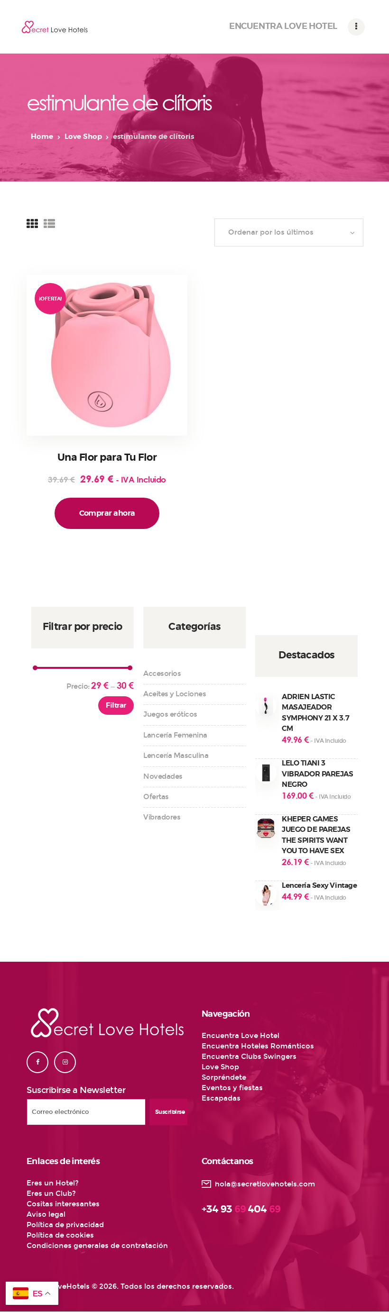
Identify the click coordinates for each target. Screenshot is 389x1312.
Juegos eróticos (170, 714)
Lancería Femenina (175, 735)
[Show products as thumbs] (32, 224)
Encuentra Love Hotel (240, 1035)
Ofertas (156, 797)
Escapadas (221, 1098)
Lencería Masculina (175, 755)
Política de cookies (60, 1235)
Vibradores (161, 817)
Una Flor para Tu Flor (107, 458)
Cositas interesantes (63, 1204)
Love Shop (83, 136)
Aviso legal (46, 1214)
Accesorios (162, 673)
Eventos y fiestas (232, 1088)
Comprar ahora (107, 513)
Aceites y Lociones (174, 694)
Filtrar (116, 705)
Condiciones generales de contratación (97, 1245)
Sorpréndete (224, 1077)
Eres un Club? (51, 1193)
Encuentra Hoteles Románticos (258, 1046)
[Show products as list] (49, 224)
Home (42, 136)
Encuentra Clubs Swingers (249, 1056)
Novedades (163, 776)
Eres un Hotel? (53, 1183)
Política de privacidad (65, 1225)
